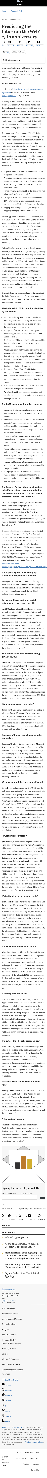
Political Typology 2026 (16, 1237)
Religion (5, 1329)
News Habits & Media (11, 1364)
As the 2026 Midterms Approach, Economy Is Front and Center (22, 1245)
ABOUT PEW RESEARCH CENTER (13, 1427)
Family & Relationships (11, 1343)
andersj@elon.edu (9, 95)
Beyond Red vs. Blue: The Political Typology (22, 1275)
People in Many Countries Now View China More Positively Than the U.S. (23, 1266)
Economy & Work (9, 1348)
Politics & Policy (8, 1308)
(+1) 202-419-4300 (9, 1301)
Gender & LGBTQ (9, 1340)
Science (5, 1353)
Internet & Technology (11, 1359)
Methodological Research (12, 1369)
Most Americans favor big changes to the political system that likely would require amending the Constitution (23, 1255)
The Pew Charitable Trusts (34, 1442)
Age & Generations (9, 1334)
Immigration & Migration (12, 1319)
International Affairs (10, 1313)
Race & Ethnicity (9, 1324)
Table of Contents (10, 60)
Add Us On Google (18, 52)
